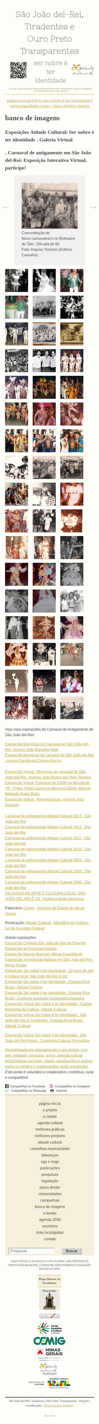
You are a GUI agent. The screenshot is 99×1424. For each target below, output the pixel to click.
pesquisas (49, 1174)
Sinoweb (49, 1415)
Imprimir (61, 1090)
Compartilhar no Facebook (27, 1086)
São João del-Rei (49, 14)
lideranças (49, 1155)
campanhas (49, 1200)
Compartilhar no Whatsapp (28, 1090)
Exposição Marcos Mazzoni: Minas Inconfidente (44, 954)
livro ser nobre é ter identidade (62, 100)
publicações (50, 1168)
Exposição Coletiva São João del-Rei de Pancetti (45, 943)
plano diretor (50, 1187)
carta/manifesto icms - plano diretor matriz (49, 106)
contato (50, 1239)
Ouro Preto (49, 38)
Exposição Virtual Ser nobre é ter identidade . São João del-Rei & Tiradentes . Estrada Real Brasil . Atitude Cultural (46, 1020)
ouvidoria (50, 1226)
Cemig (28, 908)
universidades (49, 1194)
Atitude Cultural (39, 923)
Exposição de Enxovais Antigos (31, 949)
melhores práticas (49, 1129)
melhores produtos (50, 1136)
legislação (49, 1181)
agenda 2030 (50, 1220)
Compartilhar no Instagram (72, 1086)
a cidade (50, 1116)
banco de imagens (50, 1207)
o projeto (50, 1110)
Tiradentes (46, 26)
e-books (49, 1213)
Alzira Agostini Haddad (58, 1405)
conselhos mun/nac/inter (50, 1149)
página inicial (19, 100)
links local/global (50, 1232)
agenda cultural (50, 1123)
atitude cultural (50, 1142)
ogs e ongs (50, 1162)
